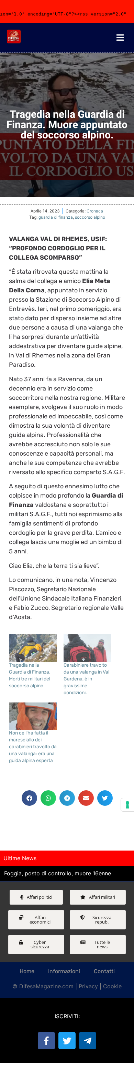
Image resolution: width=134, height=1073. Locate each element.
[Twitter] (67, 1040)
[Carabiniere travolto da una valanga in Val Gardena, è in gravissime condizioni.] (87, 648)
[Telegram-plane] (87, 1040)
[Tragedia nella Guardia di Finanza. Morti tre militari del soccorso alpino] (33, 648)
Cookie (112, 986)
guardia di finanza (55, 217)
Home (27, 971)
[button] (29, 798)
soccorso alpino (90, 217)
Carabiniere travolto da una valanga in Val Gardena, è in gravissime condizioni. (86, 679)
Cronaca (95, 210)
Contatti (104, 971)
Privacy (88, 986)
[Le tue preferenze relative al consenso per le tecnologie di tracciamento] (127, 804)
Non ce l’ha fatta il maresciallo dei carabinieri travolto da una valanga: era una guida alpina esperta (33, 746)
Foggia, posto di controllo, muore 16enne (57, 873)
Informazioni (64, 971)
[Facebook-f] (46, 1040)
